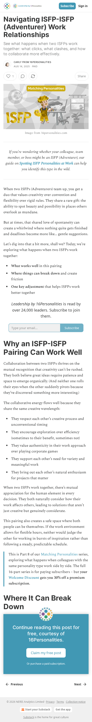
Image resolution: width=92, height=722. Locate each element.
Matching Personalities (59, 554)
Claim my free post (46, 652)
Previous (17, 684)
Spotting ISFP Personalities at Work (46, 163)
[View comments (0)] (22, 76)
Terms (60, 702)
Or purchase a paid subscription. (46, 663)
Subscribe (67, 6)
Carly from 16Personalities (32, 62)
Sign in (83, 6)
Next (77, 684)
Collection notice (76, 702)
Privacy (50, 702)
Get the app (63, 709)
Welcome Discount (24, 577)
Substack (28, 717)
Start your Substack (37, 709)
